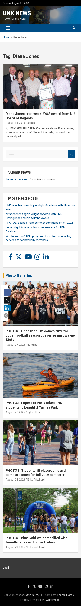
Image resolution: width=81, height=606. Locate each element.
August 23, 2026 (15, 547)
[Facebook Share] (7, 292)
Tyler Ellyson (34, 412)
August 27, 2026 (15, 344)
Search (71, 154)
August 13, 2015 (15, 122)
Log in (6, 567)
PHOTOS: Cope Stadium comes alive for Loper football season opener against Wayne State (40, 335)
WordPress (53, 599)
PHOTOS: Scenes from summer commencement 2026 (39, 222)
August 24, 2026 (15, 479)
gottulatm (33, 344)
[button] (6, 315)
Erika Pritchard (36, 479)
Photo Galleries (18, 275)
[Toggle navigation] (8, 28)
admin (31, 122)
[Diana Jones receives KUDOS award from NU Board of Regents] (40, 86)
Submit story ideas (17, 179)
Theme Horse (65, 595)
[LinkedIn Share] (7, 308)
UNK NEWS (17, 13)
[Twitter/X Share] (7, 300)
